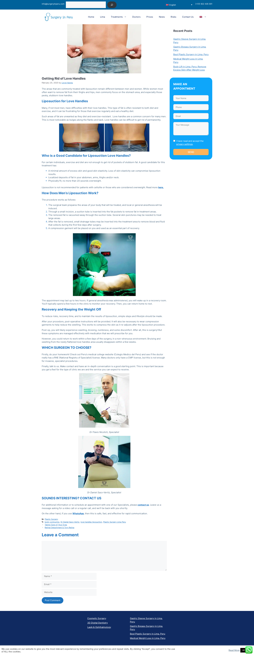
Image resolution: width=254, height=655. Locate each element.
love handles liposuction (91, 522)
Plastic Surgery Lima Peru (114, 522)
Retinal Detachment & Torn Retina (59, 527)
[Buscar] (112, 4)
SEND (191, 152)
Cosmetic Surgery (96, 618)
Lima (102, 16)
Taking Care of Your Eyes (56, 525)
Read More (234, 650)
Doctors (136, 16)
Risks (173, 16)
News (162, 16)
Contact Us (188, 16)
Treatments (117, 16)
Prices (149, 16)
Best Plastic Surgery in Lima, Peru (191, 54)
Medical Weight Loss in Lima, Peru (147, 638)
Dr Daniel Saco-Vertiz (70, 522)
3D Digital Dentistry (97, 622)
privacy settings (184, 144)
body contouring (52, 522)
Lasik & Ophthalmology (99, 627)
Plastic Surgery (51, 519)
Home (91, 16)
